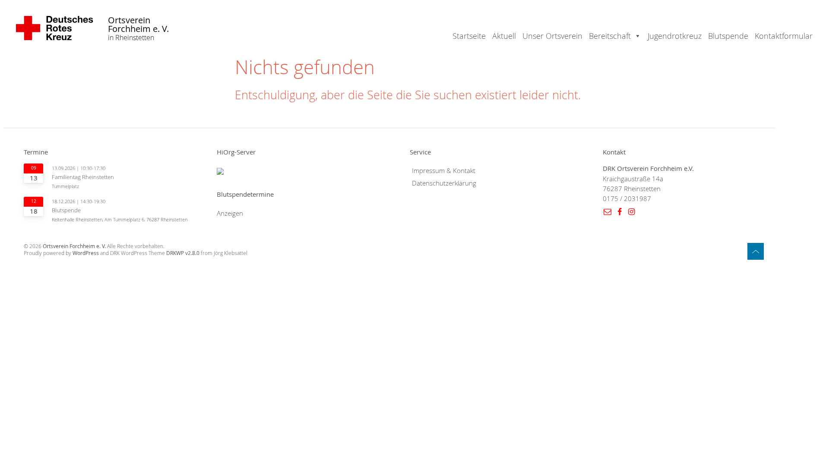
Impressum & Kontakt (443, 171)
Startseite (469, 36)
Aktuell (504, 36)
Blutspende (728, 36)
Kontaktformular (784, 36)
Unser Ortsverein (552, 36)
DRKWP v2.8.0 (182, 253)
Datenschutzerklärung (444, 183)
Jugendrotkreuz (675, 36)
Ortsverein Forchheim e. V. (138, 25)
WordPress (86, 253)
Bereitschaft (610, 36)
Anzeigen (230, 213)
